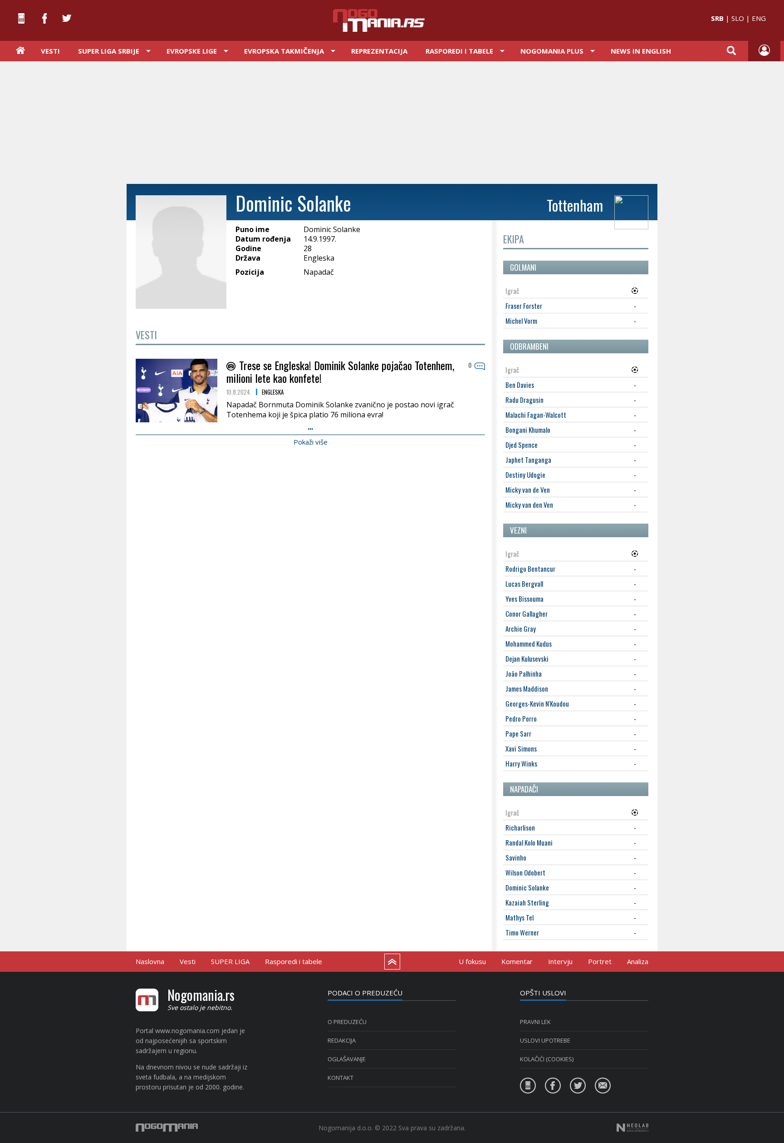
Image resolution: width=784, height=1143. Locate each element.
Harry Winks (521, 763)
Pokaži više (311, 441)
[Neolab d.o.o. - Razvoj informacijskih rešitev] (632, 1127)
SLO (737, 18)
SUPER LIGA (230, 961)
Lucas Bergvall (524, 584)
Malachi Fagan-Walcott (535, 415)
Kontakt (340, 1078)
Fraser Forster (523, 306)
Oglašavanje (347, 1059)
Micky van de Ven (527, 490)
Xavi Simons (521, 748)
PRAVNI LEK (535, 1022)
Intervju (560, 961)
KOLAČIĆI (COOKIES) (546, 1059)
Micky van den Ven (529, 505)
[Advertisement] (392, 121)
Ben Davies (519, 385)
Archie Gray (520, 628)
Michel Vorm (521, 321)
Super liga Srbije (108, 50)
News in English (641, 50)
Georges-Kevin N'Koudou (537, 703)
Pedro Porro (521, 718)
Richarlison (520, 827)
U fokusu (472, 961)
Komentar (517, 961)
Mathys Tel (519, 917)
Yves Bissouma (524, 599)
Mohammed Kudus (528, 643)
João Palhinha (523, 673)
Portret (600, 961)
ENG (759, 18)
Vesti (50, 50)
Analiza (637, 961)
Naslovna (150, 961)
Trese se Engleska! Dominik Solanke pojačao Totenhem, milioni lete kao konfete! (340, 371)
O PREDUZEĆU (347, 1022)
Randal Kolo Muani (529, 842)
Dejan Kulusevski (527, 658)
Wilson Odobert (525, 872)
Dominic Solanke (527, 887)
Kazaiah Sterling (527, 902)
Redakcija (342, 1040)
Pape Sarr (518, 733)
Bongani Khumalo (527, 430)
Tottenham (575, 205)
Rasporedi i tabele (293, 961)
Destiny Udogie (525, 475)
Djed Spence (521, 445)
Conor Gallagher (526, 614)
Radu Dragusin (524, 400)
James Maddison (526, 688)
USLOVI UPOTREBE (545, 1040)
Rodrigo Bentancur (530, 569)
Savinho (515, 857)
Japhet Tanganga (528, 460)
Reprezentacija (379, 50)
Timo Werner (522, 932)
